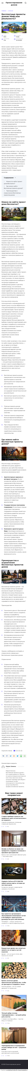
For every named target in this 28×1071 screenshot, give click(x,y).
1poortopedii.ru (22, 1070)
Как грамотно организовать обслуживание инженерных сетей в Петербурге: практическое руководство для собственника (14, 916)
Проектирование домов (14, 4)
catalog (6, 29)
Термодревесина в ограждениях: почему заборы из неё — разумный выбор (14, 1047)
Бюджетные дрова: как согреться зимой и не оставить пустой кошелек (13, 950)
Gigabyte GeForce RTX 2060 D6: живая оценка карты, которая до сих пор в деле (13, 883)
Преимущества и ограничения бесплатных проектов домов (12, 193)
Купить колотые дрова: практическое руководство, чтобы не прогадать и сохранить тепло (14, 982)
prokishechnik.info (12, 1070)
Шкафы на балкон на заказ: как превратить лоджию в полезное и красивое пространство (14, 850)
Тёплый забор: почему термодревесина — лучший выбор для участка (14, 1015)
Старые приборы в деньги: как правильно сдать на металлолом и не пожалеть (14, 818)
